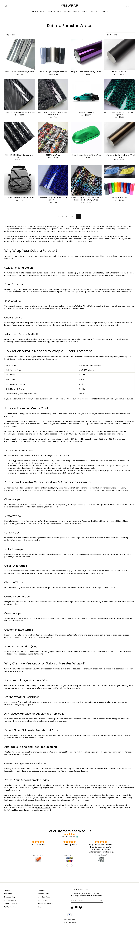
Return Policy (43, 900)
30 (72, 216)
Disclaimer (8, 894)
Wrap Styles (37, 11)
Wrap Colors (53, 11)
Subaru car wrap (43, 807)
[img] (69, 834)
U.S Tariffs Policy (10, 907)
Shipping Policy (10, 900)
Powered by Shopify (69, 923)
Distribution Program (46, 904)
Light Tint (95, 11)
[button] (67, 865)
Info (104, 11)
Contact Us (42, 890)
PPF (84, 11)
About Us (7, 890)
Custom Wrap (70, 11)
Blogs (40, 907)
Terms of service (10, 904)
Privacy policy (9, 897)
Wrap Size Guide (44, 897)
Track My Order (43, 894)
